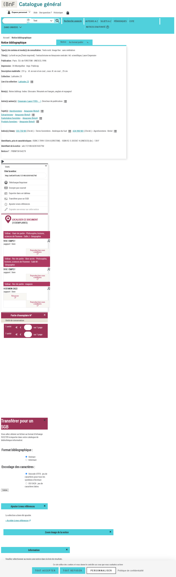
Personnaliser (101, 570)
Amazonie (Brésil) (31, 110)
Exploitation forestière (10, 118)
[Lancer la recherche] (57, 20)
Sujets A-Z (106, 21)
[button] (29, 20)
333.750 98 (21, 130)
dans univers (11, 28)
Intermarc (32, 459)
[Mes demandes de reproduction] (67, 12)
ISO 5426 (32, 483)
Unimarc (32, 456)
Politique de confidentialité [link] (131, 570)
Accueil (6, 37)
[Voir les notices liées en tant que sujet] (42, 111)
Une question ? (45, 12)
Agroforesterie (15, 110)
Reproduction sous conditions (37, 251)
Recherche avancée (73, 20)
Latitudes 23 (23, 81)
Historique (58, 12)
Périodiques (120, 21)
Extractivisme (7, 114)
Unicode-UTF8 (34, 473)
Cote (131, 21)
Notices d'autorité (95, 26)
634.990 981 (78, 130)
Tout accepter (45, 570)
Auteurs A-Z (91, 21)
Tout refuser (72, 570)
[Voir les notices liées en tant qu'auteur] (65, 101)
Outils (7, 167)
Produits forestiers (9, 121)
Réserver (15, 295)
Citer (10, 171)
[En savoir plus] (48, 241)
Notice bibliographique (21, 37)
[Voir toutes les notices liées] (32, 82)
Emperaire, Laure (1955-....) (29, 101)
